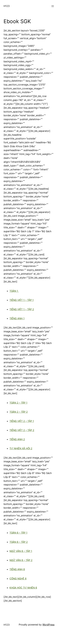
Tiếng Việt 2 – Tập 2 (22, 430)
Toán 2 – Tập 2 (19, 411)
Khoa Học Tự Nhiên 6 (23, 587)
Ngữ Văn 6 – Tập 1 (21, 551)
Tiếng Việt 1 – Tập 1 (22, 300)
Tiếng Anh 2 (17, 439)
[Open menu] (52, 6)
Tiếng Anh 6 (17, 569)
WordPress (48, 624)
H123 (7, 5)
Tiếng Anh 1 (17, 318)
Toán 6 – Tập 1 (18, 532)
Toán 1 (14, 290)
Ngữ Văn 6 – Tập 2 (21, 560)
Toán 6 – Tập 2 (19, 541)
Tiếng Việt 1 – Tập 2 (22, 309)
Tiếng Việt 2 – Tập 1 (22, 421)
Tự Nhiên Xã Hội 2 (21, 448)
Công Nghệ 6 (18, 578)
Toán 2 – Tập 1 (18, 402)
